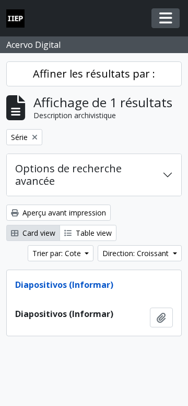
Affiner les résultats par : (94, 74)
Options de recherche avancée (68, 174)
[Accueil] (19, 18)
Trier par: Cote (57, 253)
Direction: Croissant (136, 253)
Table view (93, 233)
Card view (37, 233)
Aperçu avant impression (63, 213)
